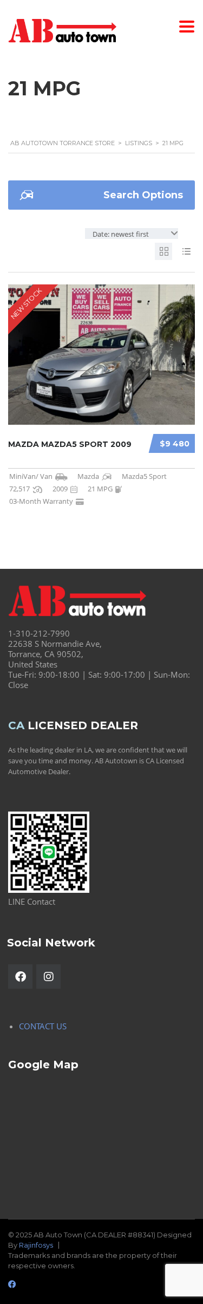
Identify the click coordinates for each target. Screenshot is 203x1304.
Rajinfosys (36, 1245)
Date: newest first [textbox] (121, 234)
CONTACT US (43, 1026)
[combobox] (131, 233)
